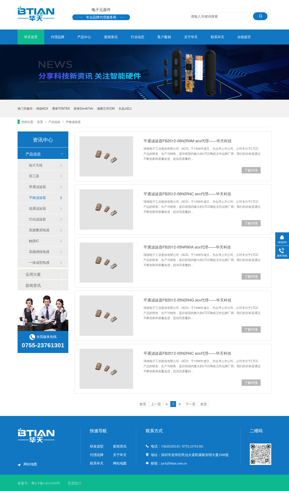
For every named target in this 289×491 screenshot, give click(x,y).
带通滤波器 (37, 186)
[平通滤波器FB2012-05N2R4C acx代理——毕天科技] (106, 369)
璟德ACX (42, 108)
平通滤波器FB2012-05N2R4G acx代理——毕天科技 (187, 300)
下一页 (190, 404)
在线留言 (244, 37)
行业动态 (137, 37)
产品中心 (84, 37)
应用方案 (33, 274)
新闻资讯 (111, 37)
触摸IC (34, 240)
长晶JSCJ (125, 108)
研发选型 (96, 446)
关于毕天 (191, 37)
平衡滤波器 (73, 122)
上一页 (156, 404)
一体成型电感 (39, 262)
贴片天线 (36, 165)
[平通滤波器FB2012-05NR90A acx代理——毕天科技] (106, 263)
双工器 (34, 175)
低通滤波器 (37, 208)
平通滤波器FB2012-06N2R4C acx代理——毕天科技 (187, 193)
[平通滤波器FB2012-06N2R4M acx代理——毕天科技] (106, 156)
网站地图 (30, 464)
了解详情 (251, 170)
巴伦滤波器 (37, 219)
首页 (40, 122)
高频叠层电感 (39, 229)
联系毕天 (217, 37)
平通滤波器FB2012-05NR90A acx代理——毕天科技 (187, 247)
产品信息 (54, 122)
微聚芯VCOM (106, 108)
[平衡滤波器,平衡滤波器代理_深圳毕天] (36, 13)
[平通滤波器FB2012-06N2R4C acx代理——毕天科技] (106, 209)
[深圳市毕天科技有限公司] (36, 442)
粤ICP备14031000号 (45, 483)
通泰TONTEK (61, 108)
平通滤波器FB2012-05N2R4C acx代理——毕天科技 (187, 353)
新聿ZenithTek (83, 108)
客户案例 (164, 37)
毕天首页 (31, 37)
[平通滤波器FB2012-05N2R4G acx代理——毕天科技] (106, 316)
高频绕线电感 (39, 251)
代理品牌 (57, 37)
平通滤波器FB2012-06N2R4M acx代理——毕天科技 (187, 140)
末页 (203, 404)
